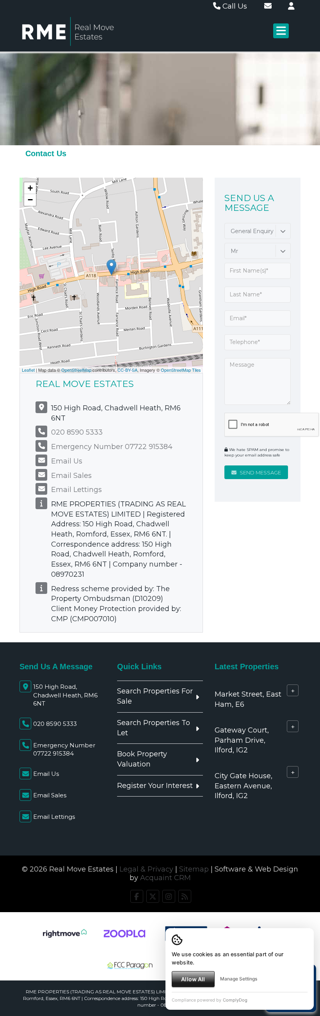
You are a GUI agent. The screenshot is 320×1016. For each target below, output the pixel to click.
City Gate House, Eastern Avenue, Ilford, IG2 (243, 786)
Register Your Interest (155, 785)
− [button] (30, 200)
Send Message (259, 472)
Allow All (193, 979)
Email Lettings (76, 489)
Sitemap (194, 869)
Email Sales (71, 475)
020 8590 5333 (77, 432)
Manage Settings (238, 979)
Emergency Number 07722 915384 (111, 446)
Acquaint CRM (165, 877)
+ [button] (30, 188)
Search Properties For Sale (155, 696)
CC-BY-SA (127, 370)
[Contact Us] (291, 6)
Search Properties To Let (153, 727)
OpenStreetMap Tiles (181, 370)
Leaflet (28, 370)
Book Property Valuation (142, 759)
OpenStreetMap (76, 370)
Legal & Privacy (146, 869)
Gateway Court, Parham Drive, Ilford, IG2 (242, 740)
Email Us (66, 461)
